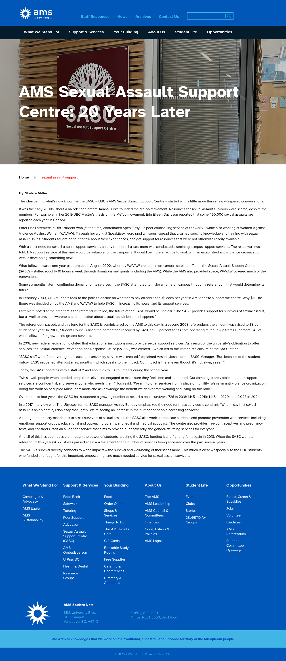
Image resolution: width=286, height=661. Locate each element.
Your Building (126, 32)
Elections (233, 522)
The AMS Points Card (116, 531)
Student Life (186, 32)
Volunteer (234, 515)
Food (108, 496)
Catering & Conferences (114, 568)
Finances (152, 522)
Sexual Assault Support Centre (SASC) (75, 536)
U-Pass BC (71, 559)
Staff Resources (95, 16)
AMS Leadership (157, 503)
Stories (191, 510)
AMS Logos (153, 540)
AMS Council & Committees (156, 513)
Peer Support (73, 517)
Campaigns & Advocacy (33, 499)
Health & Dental (75, 566)
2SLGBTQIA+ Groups (196, 520)
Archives (143, 16)
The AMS (152, 496)
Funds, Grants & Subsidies (238, 499)
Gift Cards (112, 540)
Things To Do (114, 522)
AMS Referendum (236, 531)
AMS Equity (32, 508)
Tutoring (69, 510)
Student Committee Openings (235, 545)
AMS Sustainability (33, 517)
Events (191, 496)
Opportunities (219, 32)
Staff (169, 654)
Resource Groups (70, 575)
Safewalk (70, 503)
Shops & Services (110, 513)
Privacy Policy (154, 654)
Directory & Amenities (113, 580)
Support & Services (86, 32)
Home (24, 177)
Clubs (190, 503)
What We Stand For (41, 32)
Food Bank (71, 496)
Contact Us (169, 16)
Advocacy (71, 524)
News (122, 16)
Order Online (114, 503)
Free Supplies (115, 559)
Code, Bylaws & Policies (157, 531)
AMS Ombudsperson (75, 550)
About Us (156, 32)
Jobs (230, 508)
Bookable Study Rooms (116, 550)
